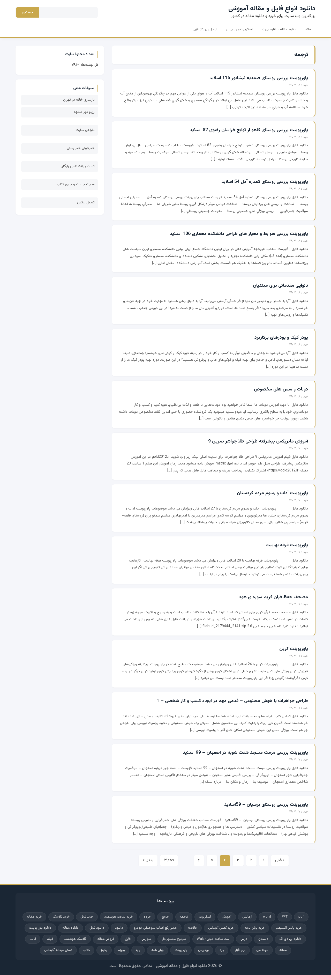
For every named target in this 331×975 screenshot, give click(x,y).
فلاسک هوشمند (75, 939)
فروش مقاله (105, 939)
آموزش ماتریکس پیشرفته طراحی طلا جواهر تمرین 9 (258, 441)
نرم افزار (240, 950)
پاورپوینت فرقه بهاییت (287, 545)
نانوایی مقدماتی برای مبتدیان (280, 285)
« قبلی (279, 860)
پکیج (104, 950)
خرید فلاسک (61, 916)
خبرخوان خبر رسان (81, 148)
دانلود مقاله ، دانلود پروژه (279, 29)
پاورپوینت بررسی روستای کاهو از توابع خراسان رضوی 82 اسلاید (249, 130)
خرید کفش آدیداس (221, 927)
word (267, 916)
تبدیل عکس (86, 202)
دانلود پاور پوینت (40, 927)
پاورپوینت (181, 950)
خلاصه (192, 927)
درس (243, 939)
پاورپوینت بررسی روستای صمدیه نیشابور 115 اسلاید (258, 78)
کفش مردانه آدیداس (58, 950)
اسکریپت (205, 916)
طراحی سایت (85, 130)
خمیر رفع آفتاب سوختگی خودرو (155, 927)
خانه (308, 29)
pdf (301, 916)
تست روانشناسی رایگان (78, 166)
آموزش (226, 916)
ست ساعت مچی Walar (213, 939)
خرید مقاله (34, 916)
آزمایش (247, 916)
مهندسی (262, 950)
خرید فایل (86, 916)
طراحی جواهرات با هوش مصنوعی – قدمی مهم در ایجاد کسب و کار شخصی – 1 (232, 701)
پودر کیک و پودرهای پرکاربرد (281, 337)
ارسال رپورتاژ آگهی (205, 29)
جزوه (147, 916)
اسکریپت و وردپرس (239, 29)
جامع (165, 916)
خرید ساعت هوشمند (118, 916)
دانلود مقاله (70, 927)
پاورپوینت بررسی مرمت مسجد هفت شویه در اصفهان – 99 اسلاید (245, 752)
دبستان (263, 939)
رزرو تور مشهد (84, 112)
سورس (146, 939)
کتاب (86, 950)
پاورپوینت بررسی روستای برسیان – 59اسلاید (266, 804)
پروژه (121, 950)
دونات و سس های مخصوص (281, 389)
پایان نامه (157, 950)
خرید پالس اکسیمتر (289, 927)
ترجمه (184, 916)
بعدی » (148, 860)
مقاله (283, 950)
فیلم (50, 939)
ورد (222, 950)
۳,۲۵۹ (169, 860)
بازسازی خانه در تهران (79, 100)
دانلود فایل (96, 927)
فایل (128, 939)
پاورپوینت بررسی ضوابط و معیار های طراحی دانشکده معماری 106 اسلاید (239, 234)
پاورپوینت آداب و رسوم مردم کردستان (272, 493)
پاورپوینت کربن (293, 649)
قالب (32, 939)
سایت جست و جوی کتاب (76, 184)
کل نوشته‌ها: (89, 65)
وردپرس (203, 950)
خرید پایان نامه (255, 927)
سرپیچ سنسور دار (174, 939)
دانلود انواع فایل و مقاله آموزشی (271, 8)
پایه (138, 950)
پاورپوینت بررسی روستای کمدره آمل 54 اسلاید (264, 182)
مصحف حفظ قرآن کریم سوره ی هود (273, 597)
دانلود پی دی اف (290, 939)
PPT (285, 916)
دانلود (119, 927)
